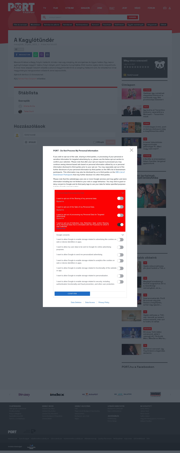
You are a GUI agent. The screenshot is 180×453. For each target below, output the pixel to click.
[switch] (120, 198)
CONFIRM (72, 294)
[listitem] (90, 193)
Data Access (90, 302)
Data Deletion (76, 302)
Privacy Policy (104, 302)
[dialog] (90, 226)
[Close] (132, 151)
